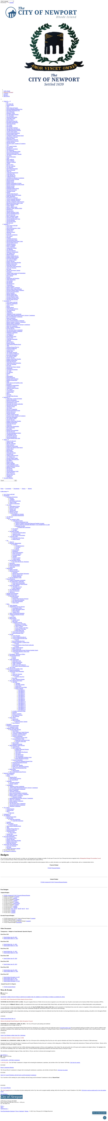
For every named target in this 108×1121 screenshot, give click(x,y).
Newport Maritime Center (12, 297)
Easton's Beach (10, 119)
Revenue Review (10, 328)
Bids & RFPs (7, 96)
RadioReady (15, 551)
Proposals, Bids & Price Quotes (13, 195)
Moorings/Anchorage (14, 571)
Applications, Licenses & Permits (14, 398)
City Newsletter (10, 115)
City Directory (9, 167)
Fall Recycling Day (19, 676)
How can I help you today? (99, 1112)
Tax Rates (14, 530)
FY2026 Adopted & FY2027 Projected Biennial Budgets (54, 882)
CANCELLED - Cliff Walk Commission (10, 1060)
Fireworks (8, 394)
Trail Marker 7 (21, 697)
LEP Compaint (12, 832)
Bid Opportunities (10, 427)
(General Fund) (16, 903)
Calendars (6, 93)
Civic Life (8, 233)
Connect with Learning (11, 131)
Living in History (10, 286)
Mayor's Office (9, 164)
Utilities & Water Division (12, 388)
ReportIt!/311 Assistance (12, 148)
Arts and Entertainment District (13, 433)
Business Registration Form (21, 522)
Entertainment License (11, 402)
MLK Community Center (12, 204)
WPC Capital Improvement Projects (17, 771)
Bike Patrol (15, 621)
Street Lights (15, 719)
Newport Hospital (10, 220)
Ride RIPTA (9, 460)
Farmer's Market (10, 205)
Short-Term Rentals (11, 123)
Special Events (9, 454)
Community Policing (17, 622)
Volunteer (14, 556)
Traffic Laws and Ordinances (19, 664)
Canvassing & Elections (12, 369)
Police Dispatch (16, 610)
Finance (8, 373)
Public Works (12, 717)
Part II (15, 908)
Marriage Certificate (11, 162)
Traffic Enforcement (14, 659)
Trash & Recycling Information (13, 266)
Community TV (10, 334)
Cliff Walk (14, 682)
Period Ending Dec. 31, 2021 (10, 951)
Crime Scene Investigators (18, 631)
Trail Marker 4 (21, 693)
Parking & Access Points (12, 446)
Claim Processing (16, 534)
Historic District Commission (13, 287)
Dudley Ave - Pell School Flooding (20, 766)
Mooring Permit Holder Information (20, 573)
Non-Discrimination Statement (8, 1111)
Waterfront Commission (11, 332)
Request (8, 192)
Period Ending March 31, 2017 (11, 979)
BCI (13, 616)
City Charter (9, 125)
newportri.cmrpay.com (65, 1027)
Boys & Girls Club (10, 215)
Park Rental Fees (10, 283)
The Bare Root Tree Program (13, 129)
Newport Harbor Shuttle (12, 295)
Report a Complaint (11, 245)
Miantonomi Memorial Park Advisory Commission (18, 324)
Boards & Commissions (11, 234)
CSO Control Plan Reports (21, 752)
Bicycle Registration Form (18, 641)
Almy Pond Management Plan (19, 768)
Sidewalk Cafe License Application (14, 404)
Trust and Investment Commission (14, 331)
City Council (9, 236)
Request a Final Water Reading (13, 262)
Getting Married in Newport (12, 466)
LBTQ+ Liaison (19, 626)
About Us (11, 542)
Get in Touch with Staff (11, 225)
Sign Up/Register (10, 111)
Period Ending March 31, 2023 (11, 938)
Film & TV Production (11, 409)
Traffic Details (7, 91)
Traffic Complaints (16, 663)
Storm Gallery (15, 602)
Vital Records (9, 230)
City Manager (9, 372)
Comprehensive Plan (11, 434)
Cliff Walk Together (20, 684)
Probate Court (12, 508)
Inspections (12, 563)
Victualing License (10, 191)
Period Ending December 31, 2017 (12, 977)
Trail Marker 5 (21, 695)
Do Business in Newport (12, 139)
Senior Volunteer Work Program (19, 584)
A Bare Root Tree (10, 174)
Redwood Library (10, 138)
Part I (12, 908)
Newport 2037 (9, 337)
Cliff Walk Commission (11, 319)
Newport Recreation (11, 221)
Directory (6, 95)
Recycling (8, 269)
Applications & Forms (14, 506)
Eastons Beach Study (11, 336)
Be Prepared (15, 597)
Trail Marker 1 (21, 690)
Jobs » (2, 1107)
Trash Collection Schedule (18, 679)
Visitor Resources (10, 472)
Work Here (9, 425)
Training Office (15, 612)
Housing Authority (13, 783)
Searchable (18, 922)
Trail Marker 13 (21, 705)
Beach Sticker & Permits (12, 108)
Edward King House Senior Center (14, 203)
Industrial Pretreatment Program (19, 762)
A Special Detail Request (12, 172)
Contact (8, 163)
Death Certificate (10, 160)
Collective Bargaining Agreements (17, 580)
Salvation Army (10, 211)
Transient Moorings (16, 576)
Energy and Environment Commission (15, 320)
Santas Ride (12, 567)
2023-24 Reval (9, 341)
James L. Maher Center (11, 207)
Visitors (6, 439)
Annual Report (15, 746)
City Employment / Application (16, 581)
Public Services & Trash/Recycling (14, 382)
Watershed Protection (17, 744)
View (7, 145)
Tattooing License (10, 406)
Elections (8, 237)
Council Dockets (10, 390)
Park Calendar (9, 275)
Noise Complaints (10, 246)
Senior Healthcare (16, 588)
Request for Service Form (21, 737)
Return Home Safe (19, 630)
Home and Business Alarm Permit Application (23, 645)
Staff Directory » (4, 1108)
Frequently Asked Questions (18, 734)
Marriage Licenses (10, 232)
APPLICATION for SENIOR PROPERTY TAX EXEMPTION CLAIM (32, 524)
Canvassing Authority (14, 782)
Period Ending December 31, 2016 (12, 981)
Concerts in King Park (11, 274)
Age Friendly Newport (11, 352)
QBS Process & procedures (18, 535)
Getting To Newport (11, 441)
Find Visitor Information (12, 168)
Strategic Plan (9, 351)
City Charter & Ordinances (12, 353)
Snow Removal (16, 723)
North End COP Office (20, 629)
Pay (7, 102)
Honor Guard (12, 617)
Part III (19, 908)
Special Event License (11, 189)
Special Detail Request (14, 655)
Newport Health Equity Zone (13, 219)
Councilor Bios (10, 392)
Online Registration (11, 279)
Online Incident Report (17, 647)
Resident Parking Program (12, 257)
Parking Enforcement (17, 662)
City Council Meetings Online (13, 151)
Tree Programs (15, 716)
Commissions (9, 312)
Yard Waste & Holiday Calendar (13, 154)
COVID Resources (19, 545)
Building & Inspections (11, 263)
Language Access (10, 349)
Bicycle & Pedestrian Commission (14, 316)
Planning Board (10, 307)
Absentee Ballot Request (12, 193)
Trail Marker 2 (21, 691)
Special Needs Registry (11, 117)
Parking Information (11, 156)
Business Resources (11, 411)
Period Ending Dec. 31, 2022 (10, 944)
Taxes (7, 106)
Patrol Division (12, 618)
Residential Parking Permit (12, 188)
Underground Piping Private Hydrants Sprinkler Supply (25, 650)
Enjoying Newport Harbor (12, 291)
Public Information (10, 196)
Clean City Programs (11, 267)
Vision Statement (13, 605)
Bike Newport (9, 222)
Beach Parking (9, 451)
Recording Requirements (18, 515)
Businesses (6, 397)
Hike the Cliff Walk (11, 443)
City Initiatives (9, 335)
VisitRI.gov (9, 476)
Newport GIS (9, 147)
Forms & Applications (14, 503)
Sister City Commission (11, 326)
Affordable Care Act (17, 586)
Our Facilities (9, 281)
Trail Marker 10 (21, 701)
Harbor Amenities (10, 293)
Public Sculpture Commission (13, 327)
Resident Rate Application (24, 527)
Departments (9, 368)
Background (18, 750)
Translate (11, 2)
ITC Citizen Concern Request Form (20, 666)
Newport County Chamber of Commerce (15, 143)
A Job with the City (11, 175)
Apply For (8, 171)
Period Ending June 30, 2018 (10, 970)
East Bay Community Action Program (15, 201)
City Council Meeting (6, 1087)
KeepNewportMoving (11, 348)
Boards (8, 306)
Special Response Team (17, 633)
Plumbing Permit (10, 187)
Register (8, 277)
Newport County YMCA (12, 217)
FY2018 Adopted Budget (9, 986)
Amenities (17, 683)
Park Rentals (9, 126)
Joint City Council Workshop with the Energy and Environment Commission (18, 1075)
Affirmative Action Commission (13, 314)
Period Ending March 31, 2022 (11, 945)
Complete (16, 896)
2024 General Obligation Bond (13, 344)
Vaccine (17, 548)
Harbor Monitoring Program (21, 758)
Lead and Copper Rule (20, 741)
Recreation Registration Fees (13, 110)
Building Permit (10, 182)
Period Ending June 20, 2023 (10, 937)
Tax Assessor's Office (11, 259)
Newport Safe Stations (14, 564)
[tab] (54, 491)
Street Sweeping (16, 720)
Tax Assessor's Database (12, 127)
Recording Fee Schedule (18, 514)
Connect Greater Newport (12, 141)
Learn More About (10, 118)
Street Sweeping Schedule (12, 152)
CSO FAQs (18, 753)
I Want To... (7, 101)
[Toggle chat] (105, 1118)
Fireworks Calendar (14, 507)
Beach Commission (11, 318)
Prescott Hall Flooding (17, 765)
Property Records (10, 261)
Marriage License (10, 185)
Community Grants (10, 386)
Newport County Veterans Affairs (14, 208)
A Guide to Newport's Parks (18, 711)
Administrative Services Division (17, 606)
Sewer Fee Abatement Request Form (23, 761)
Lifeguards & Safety (11, 452)
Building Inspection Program (22, 749)
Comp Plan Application (11, 339)
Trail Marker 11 (21, 703)
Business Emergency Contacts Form (20, 642)
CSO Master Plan (19, 754)
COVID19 (14, 544)
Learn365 (8, 340)
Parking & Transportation (12, 252)
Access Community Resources (13, 199)
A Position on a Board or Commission (15, 178)
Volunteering (9, 285)
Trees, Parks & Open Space (15, 680)
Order (7, 158)
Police (7, 381)
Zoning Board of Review (12, 308)
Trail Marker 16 (21, 709)
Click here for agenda (75, 1062)
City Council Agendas (11, 146)
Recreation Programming (12, 122)
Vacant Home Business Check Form (20, 651)
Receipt (17, 639)
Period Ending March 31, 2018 (11, 971)
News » (2, 1106)
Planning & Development (12, 378)
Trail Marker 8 (21, 699)
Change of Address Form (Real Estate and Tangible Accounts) (29, 523)
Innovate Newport (10, 142)
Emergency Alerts (10, 113)
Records (11, 634)
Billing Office (12, 769)
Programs (14, 712)
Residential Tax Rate (20, 526)
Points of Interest (10, 445)
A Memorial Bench (10, 176)
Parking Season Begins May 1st (8, 1018)
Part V (27, 908)
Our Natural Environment (18, 600)
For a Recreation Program (12, 114)
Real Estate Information (11, 258)
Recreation (8, 271)
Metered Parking (10, 254)
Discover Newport (10, 170)
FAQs (13, 672)
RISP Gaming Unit (16, 649)
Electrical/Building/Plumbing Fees (14, 109)
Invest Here (9, 429)
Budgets (30, 488)
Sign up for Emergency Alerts (13, 228)
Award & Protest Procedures (19, 532)
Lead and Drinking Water (18, 738)
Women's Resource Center (12, 212)
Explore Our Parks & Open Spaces (14, 447)
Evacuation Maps (16, 555)
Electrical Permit (10, 180)
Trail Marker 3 (21, 692)
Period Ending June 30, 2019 (10, 964)
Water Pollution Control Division (17, 745)
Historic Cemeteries (16, 713)
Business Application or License (13, 183)
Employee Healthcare (14, 585)
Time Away (12, 592)
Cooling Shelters (16, 559)
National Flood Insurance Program (20, 598)
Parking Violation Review (12, 256)
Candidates (12, 499)
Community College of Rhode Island (15, 135)
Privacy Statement (20, 1111)
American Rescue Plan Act (12, 347)
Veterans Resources (11, 244)
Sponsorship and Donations (12, 278)
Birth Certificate (10, 159)
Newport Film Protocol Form (13, 410)
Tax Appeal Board (10, 310)
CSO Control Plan (16, 748)
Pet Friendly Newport (17, 715)
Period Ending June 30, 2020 (10, 958)
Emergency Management (15, 543)
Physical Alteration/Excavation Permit (15, 184)
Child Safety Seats (16, 660)
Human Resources (10, 377)
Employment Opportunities (12, 426)
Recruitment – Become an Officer (17, 654)
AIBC (7, 345)
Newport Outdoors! (11, 250)
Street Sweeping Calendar (21, 721)
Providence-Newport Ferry (12, 298)
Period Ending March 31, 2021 (11, 952)
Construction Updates (11, 248)
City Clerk (8, 371)
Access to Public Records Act (19, 637)
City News (8, 155)
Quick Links (9, 226)
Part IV (23, 908)
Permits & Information (14, 565)
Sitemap (26, 1111)
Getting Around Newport (12, 455)
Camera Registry (16, 635)
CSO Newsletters (19, 756)
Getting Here (18, 686)
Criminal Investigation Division (16, 614)
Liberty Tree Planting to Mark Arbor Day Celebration (13, 1035)
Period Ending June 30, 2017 (10, 978)
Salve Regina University (12, 137)
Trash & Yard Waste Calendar (13, 270)
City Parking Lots (10, 253)
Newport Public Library (12, 134)
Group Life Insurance (14, 590)
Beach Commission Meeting (7, 1067)
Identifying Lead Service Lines (22, 740)
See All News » (4, 1055)
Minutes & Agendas (17, 797)
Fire (7, 374)
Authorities (9, 311)
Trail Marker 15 (21, 708)
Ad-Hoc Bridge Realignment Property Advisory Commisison (20, 315)
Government (7, 300)
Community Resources (11, 238)
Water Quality (15, 742)
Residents (6, 224)
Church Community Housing (13, 200)
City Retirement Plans (14, 589)
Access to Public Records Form (19, 638)
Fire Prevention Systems (15, 560)
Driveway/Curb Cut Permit (12, 179)
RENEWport (9, 209)
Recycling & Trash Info (11, 121)
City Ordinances (10, 150)
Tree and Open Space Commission (14, 330)
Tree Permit (9, 408)
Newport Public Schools (12, 242)
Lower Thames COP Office (21, 627)
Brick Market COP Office (21, 625)
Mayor (8, 393)
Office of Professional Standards (16, 613)
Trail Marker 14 (21, 707)
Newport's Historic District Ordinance (15, 290)
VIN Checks (12, 667)
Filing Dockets (15, 770)
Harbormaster (9, 376)
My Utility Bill (9, 104)
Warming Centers (16, 557)
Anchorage (14, 572)
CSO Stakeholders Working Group (23, 757)
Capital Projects (16, 764)
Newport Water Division (12, 299)
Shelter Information (16, 553)
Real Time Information (17, 601)
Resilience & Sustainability (12, 385)
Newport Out (9, 475)
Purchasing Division (14, 531)
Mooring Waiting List (11, 294)
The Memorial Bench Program (13, 130)
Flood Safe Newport (11, 265)
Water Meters (15, 730)
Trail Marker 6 (21, 696)
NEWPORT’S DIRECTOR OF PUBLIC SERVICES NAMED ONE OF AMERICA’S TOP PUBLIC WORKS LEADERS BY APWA (33, 997)
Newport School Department (13, 133)
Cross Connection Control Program (20, 732)
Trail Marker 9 (21, 700)
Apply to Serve (10, 304)
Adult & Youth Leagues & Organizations (15, 273)
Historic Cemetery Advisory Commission (16, 322)
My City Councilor (10, 166)
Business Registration (11, 400)
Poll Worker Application (15, 501)
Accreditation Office (17, 608)
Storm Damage (15, 549)
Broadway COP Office (20, 623)
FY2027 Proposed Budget (54, 868)
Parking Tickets (10, 105)
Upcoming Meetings (8, 478)
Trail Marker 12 (21, 704)
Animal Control (16, 619)
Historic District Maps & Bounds (14, 289)
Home (2, 488)
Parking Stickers (10, 229)
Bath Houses (9, 450)
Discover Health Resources (12, 213)
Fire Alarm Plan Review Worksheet (20, 561)
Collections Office (13, 536)
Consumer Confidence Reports (19, 733)
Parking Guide (9, 442)
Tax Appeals (15, 528)
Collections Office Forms (18, 538)
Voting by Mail (12, 502)
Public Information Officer (18, 609)
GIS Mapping (9, 249)
